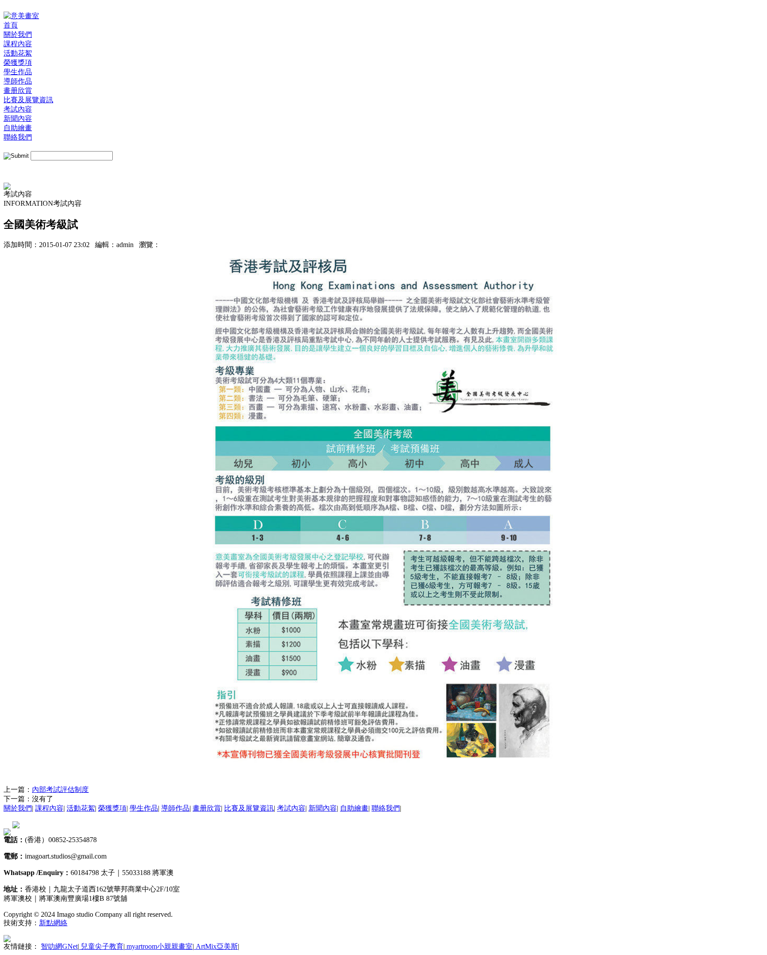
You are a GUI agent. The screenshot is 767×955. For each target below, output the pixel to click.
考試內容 (18, 109)
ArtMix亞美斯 (216, 946)
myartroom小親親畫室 (159, 946)
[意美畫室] (21, 16)
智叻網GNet (59, 946)
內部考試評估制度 (60, 789)
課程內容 (18, 44)
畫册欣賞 (18, 90)
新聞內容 (18, 118)
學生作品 (18, 72)
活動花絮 (18, 53)
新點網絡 (53, 923)
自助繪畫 (18, 128)
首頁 (11, 25)
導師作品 (18, 81)
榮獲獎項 (18, 62)
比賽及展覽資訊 (28, 100)
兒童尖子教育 (101, 946)
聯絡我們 (18, 137)
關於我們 (18, 34)
